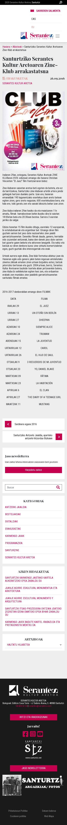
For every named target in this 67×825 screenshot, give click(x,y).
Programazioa (13, 543)
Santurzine (12, 550)
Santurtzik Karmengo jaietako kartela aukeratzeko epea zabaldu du (29, 579)
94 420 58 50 (21, 706)
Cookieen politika (18, 816)
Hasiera (6, 46)
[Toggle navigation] (57, 36)
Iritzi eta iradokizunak (33, 717)
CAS (33, 18)
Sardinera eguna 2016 (26, 424)
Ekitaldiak (11, 521)
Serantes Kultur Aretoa (17, 83)
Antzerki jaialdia (16, 507)
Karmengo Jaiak (14, 535)
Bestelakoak (13, 514)
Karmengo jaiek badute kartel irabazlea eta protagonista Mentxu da (32, 623)
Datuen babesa (49, 811)
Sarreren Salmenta (48, 10)
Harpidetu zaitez (33, 469)
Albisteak (17, 46)
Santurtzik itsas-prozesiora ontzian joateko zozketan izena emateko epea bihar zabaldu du (33, 611)
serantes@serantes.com (40, 706)
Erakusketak (13, 528)
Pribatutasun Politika (17, 811)
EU (32, 27)
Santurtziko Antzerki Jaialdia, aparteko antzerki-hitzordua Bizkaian (32, 437)
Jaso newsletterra (34, 768)
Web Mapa (49, 816)
